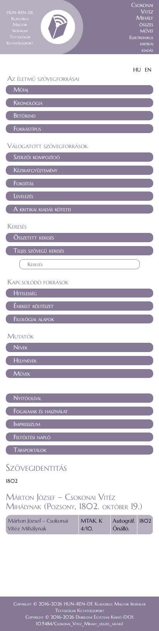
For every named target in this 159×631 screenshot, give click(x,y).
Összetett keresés (34, 237)
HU (137, 69)
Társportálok (30, 449)
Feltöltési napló (32, 437)
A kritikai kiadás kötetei (42, 209)
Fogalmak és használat (41, 411)
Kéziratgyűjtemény (36, 170)
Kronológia (28, 102)
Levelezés (23, 196)
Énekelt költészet (34, 306)
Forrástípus (27, 128)
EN (148, 69)
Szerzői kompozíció (37, 157)
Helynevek (25, 360)
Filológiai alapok (34, 319)
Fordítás (24, 183)
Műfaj (21, 89)
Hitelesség (25, 293)
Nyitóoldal (27, 398)
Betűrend (25, 115)
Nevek (20, 347)
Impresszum (27, 424)
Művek (22, 373)
